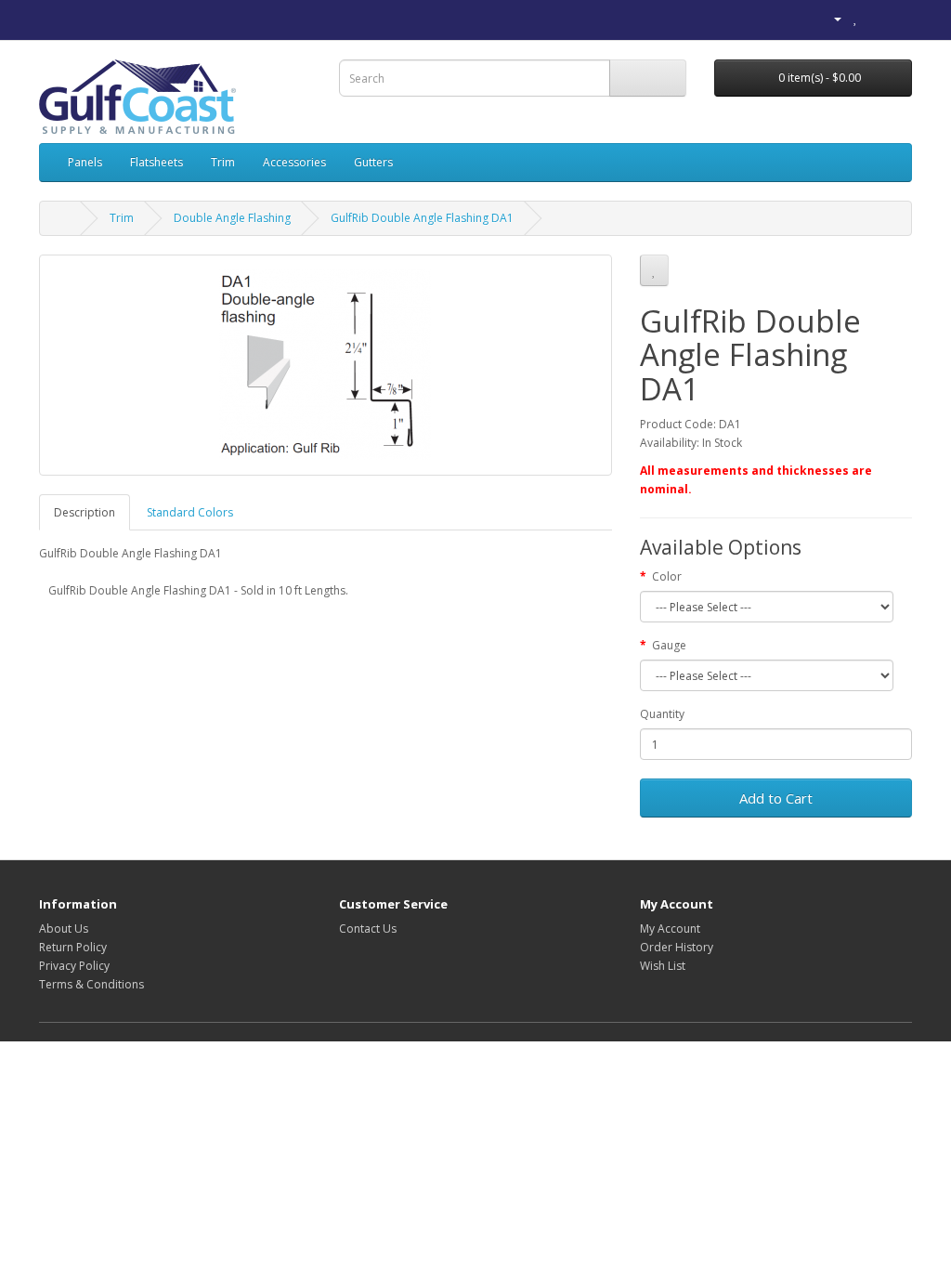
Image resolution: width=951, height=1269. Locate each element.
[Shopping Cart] (875, 18)
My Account (670, 928)
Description (84, 512)
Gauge (669, 645)
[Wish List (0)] (855, 18)
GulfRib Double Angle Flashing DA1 (422, 218)
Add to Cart (776, 798)
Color (667, 576)
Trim (223, 162)
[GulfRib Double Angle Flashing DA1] (325, 365)
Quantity (662, 714)
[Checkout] (897, 18)
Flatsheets (156, 162)
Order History (676, 947)
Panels (85, 162)
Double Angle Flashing (232, 218)
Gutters (373, 162)
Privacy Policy (74, 966)
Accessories (294, 162)
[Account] (830, 18)
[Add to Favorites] (654, 270)
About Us (63, 928)
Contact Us (368, 928)
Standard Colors (190, 512)
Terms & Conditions (91, 984)
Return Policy (73, 947)
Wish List (662, 966)
